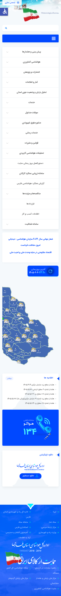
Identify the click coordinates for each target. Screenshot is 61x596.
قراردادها (30, 204)
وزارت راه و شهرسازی (47, 532)
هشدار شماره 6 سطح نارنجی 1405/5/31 (38, 389)
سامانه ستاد (23, 522)
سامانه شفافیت (31, 224)
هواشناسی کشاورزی (31, 62)
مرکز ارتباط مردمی (48, 527)
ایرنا (54, 512)
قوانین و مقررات (31, 143)
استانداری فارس (21, 527)
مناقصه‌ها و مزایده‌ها (32, 194)
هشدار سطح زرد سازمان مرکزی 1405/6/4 (38, 384)
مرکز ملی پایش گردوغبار (18, 578)
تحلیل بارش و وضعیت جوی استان (31, 92)
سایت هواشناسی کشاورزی (45, 588)
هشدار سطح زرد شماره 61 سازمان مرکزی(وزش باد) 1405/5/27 (30, 398)
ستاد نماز (52, 522)
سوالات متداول (31, 113)
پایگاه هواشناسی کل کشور (17, 568)
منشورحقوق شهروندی (31, 123)
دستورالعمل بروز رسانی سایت (30, 163)
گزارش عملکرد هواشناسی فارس (30, 183)
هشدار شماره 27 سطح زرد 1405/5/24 (39, 403)
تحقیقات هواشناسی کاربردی (31, 153)
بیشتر (9, 378)
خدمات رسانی (31, 133)
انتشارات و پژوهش (31, 72)
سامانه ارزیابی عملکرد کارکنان (31, 173)
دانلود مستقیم (29, 475)
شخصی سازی (10, 2)
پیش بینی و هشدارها (31, 52)
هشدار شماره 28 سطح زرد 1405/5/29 (39, 394)
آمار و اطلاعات (31, 82)
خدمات (31, 102)
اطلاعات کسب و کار (30, 214)
